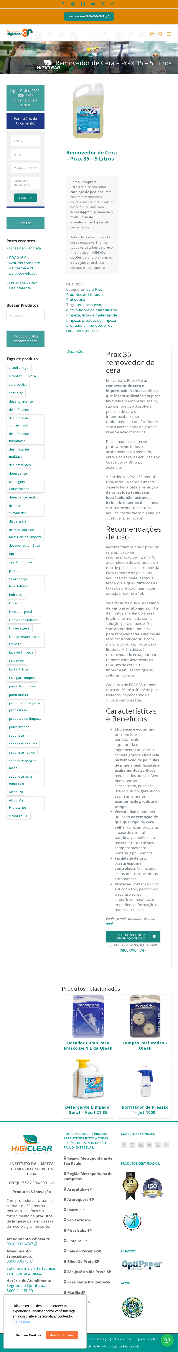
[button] (167, 1340)
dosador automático (24, 545)
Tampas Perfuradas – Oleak (145, 1045)
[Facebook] (124, 1145)
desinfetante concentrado (19, 421)
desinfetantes (20, 465)
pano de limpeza (22, 686)
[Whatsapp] (166, 1145)
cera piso (93, 304)
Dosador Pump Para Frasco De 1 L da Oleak (88, 1045)
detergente (18, 473)
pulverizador (19, 727)
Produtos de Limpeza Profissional (84, 297)
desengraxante (21, 401)
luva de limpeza (21, 652)
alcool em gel (19, 367)
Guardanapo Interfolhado (19, 582)
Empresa (140, 1339)
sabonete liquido (22, 752)
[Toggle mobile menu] (169, 34)
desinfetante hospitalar (19, 437)
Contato (153, 1339)
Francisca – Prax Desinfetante (23, 285)
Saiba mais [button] (22, 1322)
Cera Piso (94, 289)
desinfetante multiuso (19, 453)
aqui (109, 923)
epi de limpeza (20, 562)
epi (11, 553)
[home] (32, 1133)
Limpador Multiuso (24, 620)
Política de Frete (122, 1339)
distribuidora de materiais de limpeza (25, 533)
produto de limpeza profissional (24, 706)
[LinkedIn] (141, 1145)
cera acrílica (18, 384)
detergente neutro (24, 497)
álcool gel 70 (18, 816)
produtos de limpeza (25, 718)
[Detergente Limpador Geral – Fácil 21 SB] (88, 1080)
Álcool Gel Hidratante (17, 804)
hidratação (17, 594)
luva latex (16, 661)
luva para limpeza (22, 677)
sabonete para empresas (20, 780)
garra (13, 570)
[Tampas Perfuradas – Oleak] (145, 1016)
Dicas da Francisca (25, 248)
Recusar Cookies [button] (28, 1335)
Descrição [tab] (75, 351)
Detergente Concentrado (19, 485)
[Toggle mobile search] (160, 34)
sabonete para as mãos (22, 764)
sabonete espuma (23, 744)
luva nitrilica (18, 669)
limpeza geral (19, 628)
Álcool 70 (16, 792)
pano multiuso (20, 694)
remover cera (86, 330)
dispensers (18, 521)
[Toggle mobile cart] (152, 34)
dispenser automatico (17, 509)
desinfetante (19, 409)
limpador (16, 603)
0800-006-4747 (133, 950)
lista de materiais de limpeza (25, 640)
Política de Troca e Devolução (91, 1339)
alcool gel (16, 376)
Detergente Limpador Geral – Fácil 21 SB (88, 1110)
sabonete (16, 735)
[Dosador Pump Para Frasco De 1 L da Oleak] (88, 1016)
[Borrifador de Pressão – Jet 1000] (145, 1080)
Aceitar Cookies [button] (62, 1335)
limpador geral (20, 611)
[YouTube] (149, 1145)
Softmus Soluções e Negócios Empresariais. (113, 1346)
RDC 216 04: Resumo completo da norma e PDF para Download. (24, 265)
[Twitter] (158, 1145)
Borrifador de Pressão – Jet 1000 (145, 1110)
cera (80, 304)
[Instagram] (132, 1145)
